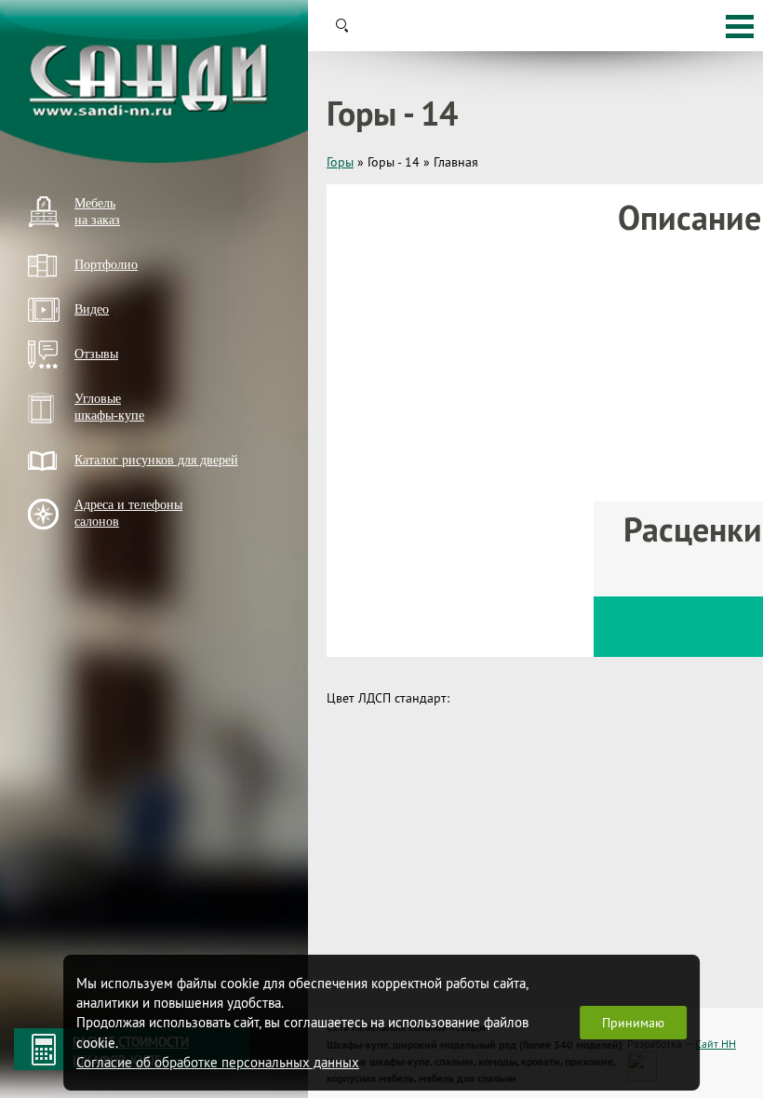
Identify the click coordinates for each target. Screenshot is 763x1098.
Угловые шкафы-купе (109, 407)
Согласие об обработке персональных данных (217, 1062)
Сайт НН (715, 1044)
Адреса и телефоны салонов (128, 513)
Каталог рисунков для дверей (156, 460)
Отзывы (96, 354)
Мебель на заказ (97, 211)
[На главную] (154, 81)
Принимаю (633, 1022)
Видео (91, 309)
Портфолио (106, 265)
